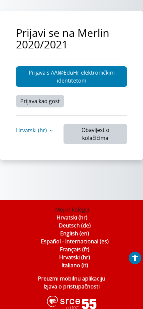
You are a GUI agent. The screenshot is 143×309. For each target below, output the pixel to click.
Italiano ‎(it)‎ (75, 265)
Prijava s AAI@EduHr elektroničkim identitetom (72, 76)
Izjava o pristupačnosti (72, 286)
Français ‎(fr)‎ (74, 249)
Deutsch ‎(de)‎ (75, 225)
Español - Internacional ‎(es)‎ (75, 241)
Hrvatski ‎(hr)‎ (72, 217)
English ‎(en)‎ (74, 233)
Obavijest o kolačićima (95, 134)
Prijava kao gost (40, 101)
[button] (135, 258)
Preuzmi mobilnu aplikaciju (71, 278)
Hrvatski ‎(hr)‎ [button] (32, 130)
